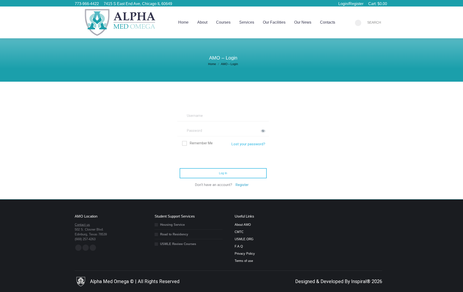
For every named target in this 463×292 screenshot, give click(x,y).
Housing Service (172, 224)
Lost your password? (248, 144)
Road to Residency (174, 234)
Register (242, 185)
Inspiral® (360, 281)
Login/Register (350, 4)
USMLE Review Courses (178, 244)
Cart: (377, 4)
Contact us (82, 224)
